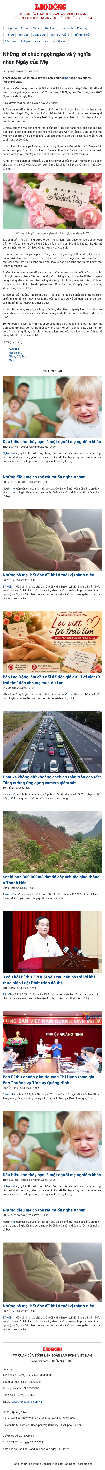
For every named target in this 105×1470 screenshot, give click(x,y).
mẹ (66, 78)
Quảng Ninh (9, 1094)
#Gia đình (14, 348)
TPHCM (8, 586)
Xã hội (24, 28)
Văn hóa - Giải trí (60, 34)
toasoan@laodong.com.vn (26, 1401)
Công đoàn (39, 34)
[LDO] (52, 407)
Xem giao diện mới (56, 41)
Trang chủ (11, 28)
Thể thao (50, 28)
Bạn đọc (23, 34)
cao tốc (12, 794)
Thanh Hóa (9, 894)
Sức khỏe (10, 41)
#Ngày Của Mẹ (17, 356)
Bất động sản (82, 34)
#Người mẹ (15, 352)
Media (36, 28)
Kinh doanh (66, 28)
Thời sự (9, 34)
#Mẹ (11, 360)
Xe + (37, 41)
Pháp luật (82, 28)
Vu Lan (69, 694)
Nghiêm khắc (10, 453)
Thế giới (25, 41)
